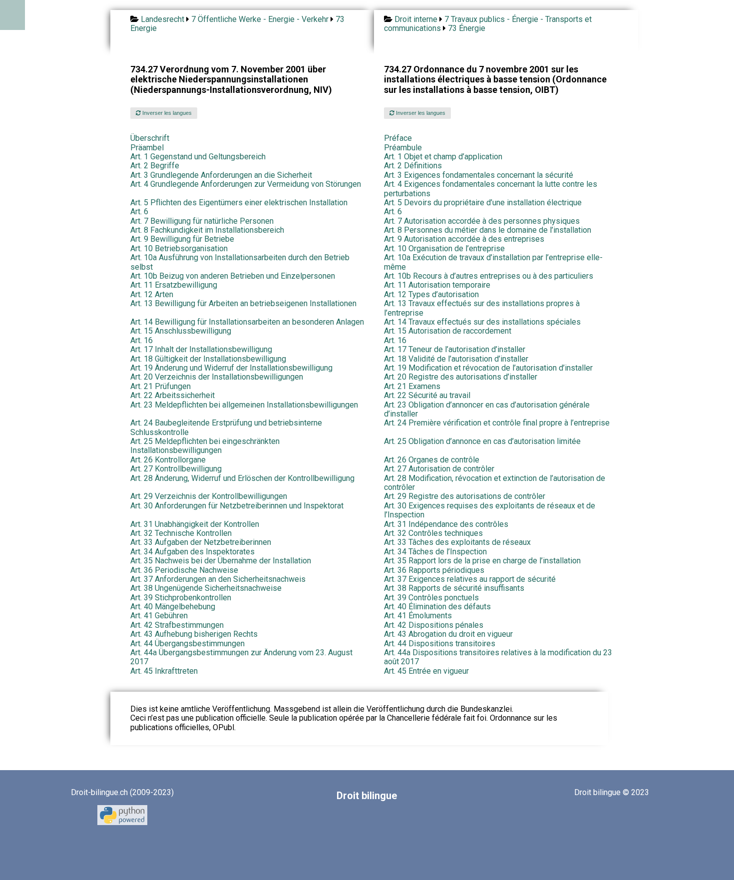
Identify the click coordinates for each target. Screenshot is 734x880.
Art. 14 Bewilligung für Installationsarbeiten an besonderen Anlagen (247, 322)
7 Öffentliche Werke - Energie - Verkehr (260, 19)
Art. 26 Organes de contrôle (431, 459)
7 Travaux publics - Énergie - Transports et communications (488, 23)
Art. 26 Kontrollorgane (168, 459)
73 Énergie (466, 28)
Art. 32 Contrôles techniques (433, 533)
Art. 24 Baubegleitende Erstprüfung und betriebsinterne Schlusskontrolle (226, 427)
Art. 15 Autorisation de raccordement (447, 331)
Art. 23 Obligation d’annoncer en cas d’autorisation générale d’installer (487, 409)
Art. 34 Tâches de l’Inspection (435, 551)
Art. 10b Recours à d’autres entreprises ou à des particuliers (488, 276)
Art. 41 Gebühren (159, 615)
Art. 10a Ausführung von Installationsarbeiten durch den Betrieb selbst (240, 262)
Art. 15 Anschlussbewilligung (180, 331)
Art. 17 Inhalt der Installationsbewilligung (201, 349)
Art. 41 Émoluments (418, 615)
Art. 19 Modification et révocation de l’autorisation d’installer (488, 368)
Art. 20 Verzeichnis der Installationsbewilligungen (216, 377)
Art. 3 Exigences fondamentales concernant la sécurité (478, 175)
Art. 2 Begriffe (154, 165)
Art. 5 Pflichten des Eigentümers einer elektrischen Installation (239, 202)
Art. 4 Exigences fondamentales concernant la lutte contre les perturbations (490, 188)
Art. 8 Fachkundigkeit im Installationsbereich (207, 230)
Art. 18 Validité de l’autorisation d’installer (456, 359)
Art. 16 (141, 340)
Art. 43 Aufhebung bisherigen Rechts (194, 634)
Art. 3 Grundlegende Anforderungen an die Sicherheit (221, 175)
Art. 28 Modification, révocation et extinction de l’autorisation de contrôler (494, 482)
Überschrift (149, 138)
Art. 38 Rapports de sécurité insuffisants (454, 588)
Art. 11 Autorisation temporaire (437, 285)
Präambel (147, 147)
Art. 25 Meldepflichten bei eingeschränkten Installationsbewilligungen (205, 446)
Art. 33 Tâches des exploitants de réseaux (457, 542)
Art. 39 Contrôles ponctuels (431, 597)
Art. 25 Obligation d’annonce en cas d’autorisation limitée (482, 441)
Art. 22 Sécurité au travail (427, 395)
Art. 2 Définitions (413, 165)
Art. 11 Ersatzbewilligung (173, 285)
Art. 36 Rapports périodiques (434, 570)
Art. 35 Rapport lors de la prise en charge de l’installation (482, 560)
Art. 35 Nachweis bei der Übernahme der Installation (220, 560)
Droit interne (415, 19)
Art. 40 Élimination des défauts (437, 606)
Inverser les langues (166, 113)
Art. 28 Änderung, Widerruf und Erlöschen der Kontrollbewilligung (242, 478)
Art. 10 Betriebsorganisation (179, 248)
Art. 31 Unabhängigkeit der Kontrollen (194, 524)
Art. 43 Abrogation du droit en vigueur (448, 634)
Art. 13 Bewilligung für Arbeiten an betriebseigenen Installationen (243, 303)
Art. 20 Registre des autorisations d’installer (460, 377)
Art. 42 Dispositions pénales (433, 625)
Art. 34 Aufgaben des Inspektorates (192, 551)
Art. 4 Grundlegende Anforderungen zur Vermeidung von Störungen (245, 184)
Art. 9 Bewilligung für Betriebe (182, 239)
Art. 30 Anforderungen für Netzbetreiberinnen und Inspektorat (237, 505)
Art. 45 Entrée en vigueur (426, 671)
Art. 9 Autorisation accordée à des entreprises (464, 239)
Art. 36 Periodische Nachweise (184, 570)
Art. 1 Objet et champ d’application (443, 156)
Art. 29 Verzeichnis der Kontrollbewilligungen (208, 496)
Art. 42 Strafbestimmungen (177, 625)
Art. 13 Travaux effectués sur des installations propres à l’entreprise (482, 308)
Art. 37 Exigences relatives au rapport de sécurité (470, 579)
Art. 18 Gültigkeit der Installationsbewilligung (208, 359)
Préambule (403, 147)
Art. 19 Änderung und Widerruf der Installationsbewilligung (231, 368)
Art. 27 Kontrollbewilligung (176, 468)
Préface (398, 138)
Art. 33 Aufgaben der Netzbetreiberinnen (200, 542)
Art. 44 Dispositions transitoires (439, 643)
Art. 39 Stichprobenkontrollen (180, 597)
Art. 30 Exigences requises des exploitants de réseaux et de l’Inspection (489, 510)
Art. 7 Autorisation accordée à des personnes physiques (482, 221)
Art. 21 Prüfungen (160, 386)
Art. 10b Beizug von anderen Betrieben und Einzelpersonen (232, 276)
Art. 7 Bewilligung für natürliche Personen (202, 221)
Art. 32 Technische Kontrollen (181, 533)
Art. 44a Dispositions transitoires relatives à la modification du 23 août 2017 (498, 657)
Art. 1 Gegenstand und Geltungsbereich (198, 156)
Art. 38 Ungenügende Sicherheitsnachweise (206, 588)
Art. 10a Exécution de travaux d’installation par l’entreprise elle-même (493, 262)
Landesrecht (162, 19)
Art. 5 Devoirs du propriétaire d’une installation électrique (483, 202)
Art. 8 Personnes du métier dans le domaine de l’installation (487, 230)
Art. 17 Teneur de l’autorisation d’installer (454, 349)
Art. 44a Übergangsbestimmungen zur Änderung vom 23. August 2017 (241, 657)
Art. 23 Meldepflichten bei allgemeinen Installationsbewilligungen (244, 405)
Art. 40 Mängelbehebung (172, 606)
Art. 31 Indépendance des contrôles (446, 524)
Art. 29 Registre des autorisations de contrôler (464, 496)
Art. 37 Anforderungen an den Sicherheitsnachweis (218, 579)
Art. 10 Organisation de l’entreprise (444, 248)
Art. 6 (139, 211)
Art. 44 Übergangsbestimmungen (187, 643)
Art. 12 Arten (151, 294)
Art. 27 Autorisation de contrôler (439, 468)
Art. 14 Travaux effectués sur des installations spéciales (482, 322)
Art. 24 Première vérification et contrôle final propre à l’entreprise (497, 423)
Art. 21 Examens (412, 386)
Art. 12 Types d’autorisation (431, 294)
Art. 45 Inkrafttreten (164, 671)
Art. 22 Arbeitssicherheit (172, 395)
